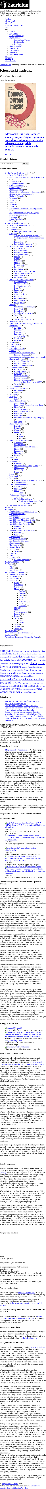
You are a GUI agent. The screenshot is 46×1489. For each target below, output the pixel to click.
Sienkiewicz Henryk (25, 686)
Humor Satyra (14, 321)
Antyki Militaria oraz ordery (19, 518)
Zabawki (12, 558)
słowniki (22, 336)
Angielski (17, 328)
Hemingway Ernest (21, 663)
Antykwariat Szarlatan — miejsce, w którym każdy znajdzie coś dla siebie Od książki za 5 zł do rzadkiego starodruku (25, 718)
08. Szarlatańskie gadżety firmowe (17, 633)
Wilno (21, 604)
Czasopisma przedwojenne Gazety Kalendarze (26, 177)
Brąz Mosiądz (14, 543)
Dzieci (16, 583)
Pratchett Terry (27, 683)
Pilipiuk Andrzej (23, 676)
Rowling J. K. (38, 683)
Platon (31, 676)
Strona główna (5, 65)
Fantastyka (18, 369)
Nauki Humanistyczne (17, 401)
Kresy (16, 259)
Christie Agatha (13, 657)
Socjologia (18, 422)
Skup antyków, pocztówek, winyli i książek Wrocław (20, 1487)
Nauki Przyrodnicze (16, 424)
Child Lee (9, 654)
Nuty (16, 399)
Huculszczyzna (15, 545)
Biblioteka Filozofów (22, 651)
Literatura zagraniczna (22, 380)
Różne (16, 455)
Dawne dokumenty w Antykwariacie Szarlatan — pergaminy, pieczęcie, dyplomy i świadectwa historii (24, 713)
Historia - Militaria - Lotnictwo (20, 246)
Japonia (24, 667)
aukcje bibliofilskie (38, 1347)
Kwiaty (21, 620)
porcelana (38, 679)
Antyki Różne (14, 537)
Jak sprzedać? (10, 21)
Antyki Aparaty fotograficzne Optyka (23, 512)
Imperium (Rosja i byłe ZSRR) (30, 382)
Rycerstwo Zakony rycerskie (25, 271)
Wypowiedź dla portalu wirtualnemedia (19, 710)
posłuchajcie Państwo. (29, 1338)
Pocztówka (13, 578)
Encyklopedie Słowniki (18, 183)
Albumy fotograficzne (17, 574)
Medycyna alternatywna (23, 232)
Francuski (17, 330)
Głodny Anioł (19, 44)
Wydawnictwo (14, 38)
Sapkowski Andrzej (7, 686)
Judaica (12, 342)
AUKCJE (8, 57)
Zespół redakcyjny (11, 691)
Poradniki (13, 461)
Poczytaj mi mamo (23, 679)
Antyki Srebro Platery (17, 539)
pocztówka (6, 679)
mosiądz (30, 673)
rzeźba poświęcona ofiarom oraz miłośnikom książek (21, 1317)
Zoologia (17, 432)
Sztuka (16, 491)
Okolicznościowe (20, 612)
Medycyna (13, 200)
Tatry (16, 624)
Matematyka (18, 453)
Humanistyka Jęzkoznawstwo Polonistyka (25, 192)
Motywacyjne (19, 470)
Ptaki (21, 436)
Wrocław (22, 606)
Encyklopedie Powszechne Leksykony (28, 405)
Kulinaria (12, 351)
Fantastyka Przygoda (10, 660)
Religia (12, 478)
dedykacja (24, 656)
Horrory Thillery (20, 372)
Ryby (21, 438)
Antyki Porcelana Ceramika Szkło (22, 530)
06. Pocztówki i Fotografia (15, 572)
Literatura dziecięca (21, 355)
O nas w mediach (15, 46)
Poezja (11, 202)
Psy (20, 434)
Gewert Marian (39, 660)
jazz (10, 566)
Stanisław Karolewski (26, 1293)
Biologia (17, 426)
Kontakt (12, 32)
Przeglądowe (19, 269)
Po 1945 (17, 267)
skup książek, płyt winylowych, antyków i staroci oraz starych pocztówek (22, 1063)
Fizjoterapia (18, 390)
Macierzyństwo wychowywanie (26, 466)
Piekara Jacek (38, 673)
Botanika (17, 428)
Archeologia (18, 248)
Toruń (21, 599)
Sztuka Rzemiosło (16, 219)
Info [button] (6, 29)
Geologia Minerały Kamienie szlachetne (29, 238)
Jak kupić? (9, 23)
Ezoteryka (13, 229)
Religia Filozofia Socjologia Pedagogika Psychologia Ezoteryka (24, 214)
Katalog (8, 19)
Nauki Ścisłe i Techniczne (19, 441)
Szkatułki (12, 553)
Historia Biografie (16, 190)
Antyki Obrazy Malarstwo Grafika (22, 520)
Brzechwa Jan (39, 651)
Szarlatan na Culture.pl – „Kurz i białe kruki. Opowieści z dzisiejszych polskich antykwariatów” (24, 707)
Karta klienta (14, 48)
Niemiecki (18, 338)
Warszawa (23, 601)
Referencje (9, 59)
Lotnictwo (18, 261)
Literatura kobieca (21, 376)
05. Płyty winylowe (12, 562)
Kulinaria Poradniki (16, 196)
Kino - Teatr (18, 309)
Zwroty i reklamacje (16, 36)
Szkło (21, 493)
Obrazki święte (15, 547)
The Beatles (23, 689)
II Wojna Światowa (21, 255)
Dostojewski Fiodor (38, 657)
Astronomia (18, 443)
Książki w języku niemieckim (20, 194)
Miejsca (17, 608)
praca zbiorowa (10, 682)
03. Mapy (8, 507)
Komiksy (12, 346)
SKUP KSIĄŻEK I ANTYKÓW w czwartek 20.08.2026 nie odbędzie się (22, 703)
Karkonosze (18, 585)
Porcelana (17, 528)
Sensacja (17, 384)
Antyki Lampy (14, 516)
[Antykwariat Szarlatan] (14, 9)
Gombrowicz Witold (6, 663)
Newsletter (13, 52)
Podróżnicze (18, 242)
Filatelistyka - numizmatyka (24, 307)
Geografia (13, 234)
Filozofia (17, 407)
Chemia (17, 430)
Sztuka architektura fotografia (20, 484)
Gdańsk (22, 591)
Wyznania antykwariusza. (14, 25)
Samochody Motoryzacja (23, 313)
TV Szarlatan (14, 50)
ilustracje (16, 666)
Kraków (17, 587)
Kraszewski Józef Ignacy (24, 669)
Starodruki (13, 217)
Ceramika (17, 526)
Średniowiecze (19, 275)
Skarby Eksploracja (21, 273)
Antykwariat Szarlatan (10, 1484)
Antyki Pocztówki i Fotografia (20, 522)
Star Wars (14, 688)
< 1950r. (17, 497)
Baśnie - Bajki (19, 363)
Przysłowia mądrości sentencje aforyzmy (29, 418)
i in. (9, 666)
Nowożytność (19, 265)
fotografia (26, 659)
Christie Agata (4, 657)
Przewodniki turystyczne (23, 244)
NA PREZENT (10, 61)
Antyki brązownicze (17, 514)
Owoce (21, 622)
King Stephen (5, 670)
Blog (6, 27)
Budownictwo (19, 445)
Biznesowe (18, 464)
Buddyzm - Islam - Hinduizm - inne (27, 480)
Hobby (12, 305)
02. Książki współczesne (14, 223)
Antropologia (19, 403)
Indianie (17, 257)
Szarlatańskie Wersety (22, 40)
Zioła (16, 392)
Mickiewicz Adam (19, 673)
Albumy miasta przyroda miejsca (26, 236)
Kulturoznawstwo (20, 409)
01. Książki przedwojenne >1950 (17, 173)
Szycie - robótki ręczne (22, 319)
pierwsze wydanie (9, 675)
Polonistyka (18, 415)
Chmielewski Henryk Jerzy (34, 654)
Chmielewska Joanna (19, 654)
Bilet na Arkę (19, 42)
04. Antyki (9, 509)
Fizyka (16, 449)
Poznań (21, 597)
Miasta (16, 589)
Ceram (3, 654)
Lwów (21, 595)
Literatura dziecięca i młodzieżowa (22, 353)
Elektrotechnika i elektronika (25, 447)
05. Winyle (9, 564)
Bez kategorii (10, 635)
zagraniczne (13, 570)
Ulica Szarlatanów (16, 54)
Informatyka (18, 451)
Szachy (21, 317)
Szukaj (25, 164)
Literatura (13, 198)
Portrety (17, 614)
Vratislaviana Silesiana (17, 495)
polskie (12, 568)
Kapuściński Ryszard (35, 667)
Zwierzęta (18, 629)
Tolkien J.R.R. (31, 689)
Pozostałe (13, 204)
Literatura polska (20, 378)
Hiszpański (18, 332)
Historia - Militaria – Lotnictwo (21, 280)
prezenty (3, 1173)
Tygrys (38, 688)
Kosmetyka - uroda (16, 349)
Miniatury (17, 459)
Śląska (16, 551)
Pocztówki (13, 581)
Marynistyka (14, 386)
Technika (12, 555)
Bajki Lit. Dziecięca (16, 175)
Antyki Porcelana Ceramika (19, 524)
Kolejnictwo (18, 311)
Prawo (11, 206)
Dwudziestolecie (20, 250)
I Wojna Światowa (21, 252)
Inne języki (18, 334)
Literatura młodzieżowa (23, 365)
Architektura (18, 487)
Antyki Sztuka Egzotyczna (19, 541)
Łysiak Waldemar (29, 692)
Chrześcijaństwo (20, 482)
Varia (11, 221)
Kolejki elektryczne (21, 560)
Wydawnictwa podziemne (19, 505)
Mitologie (13, 395)
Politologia (18, 413)
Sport (16, 315)
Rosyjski (17, 340)
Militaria (17, 263)
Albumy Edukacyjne (22, 361)
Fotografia (18, 489)
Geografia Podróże (16, 186)
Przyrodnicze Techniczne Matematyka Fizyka (26, 209)
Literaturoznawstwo (21, 411)
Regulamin (13, 34)
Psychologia (14, 476)
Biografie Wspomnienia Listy (20, 225)
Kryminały (18, 374)
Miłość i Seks (19, 468)
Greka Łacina (14, 188)
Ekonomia (13, 181)
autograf (5, 650)
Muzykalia (13, 397)
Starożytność (19, 278)
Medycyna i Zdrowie (17, 388)
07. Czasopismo (11, 631)
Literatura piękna (15, 367)
